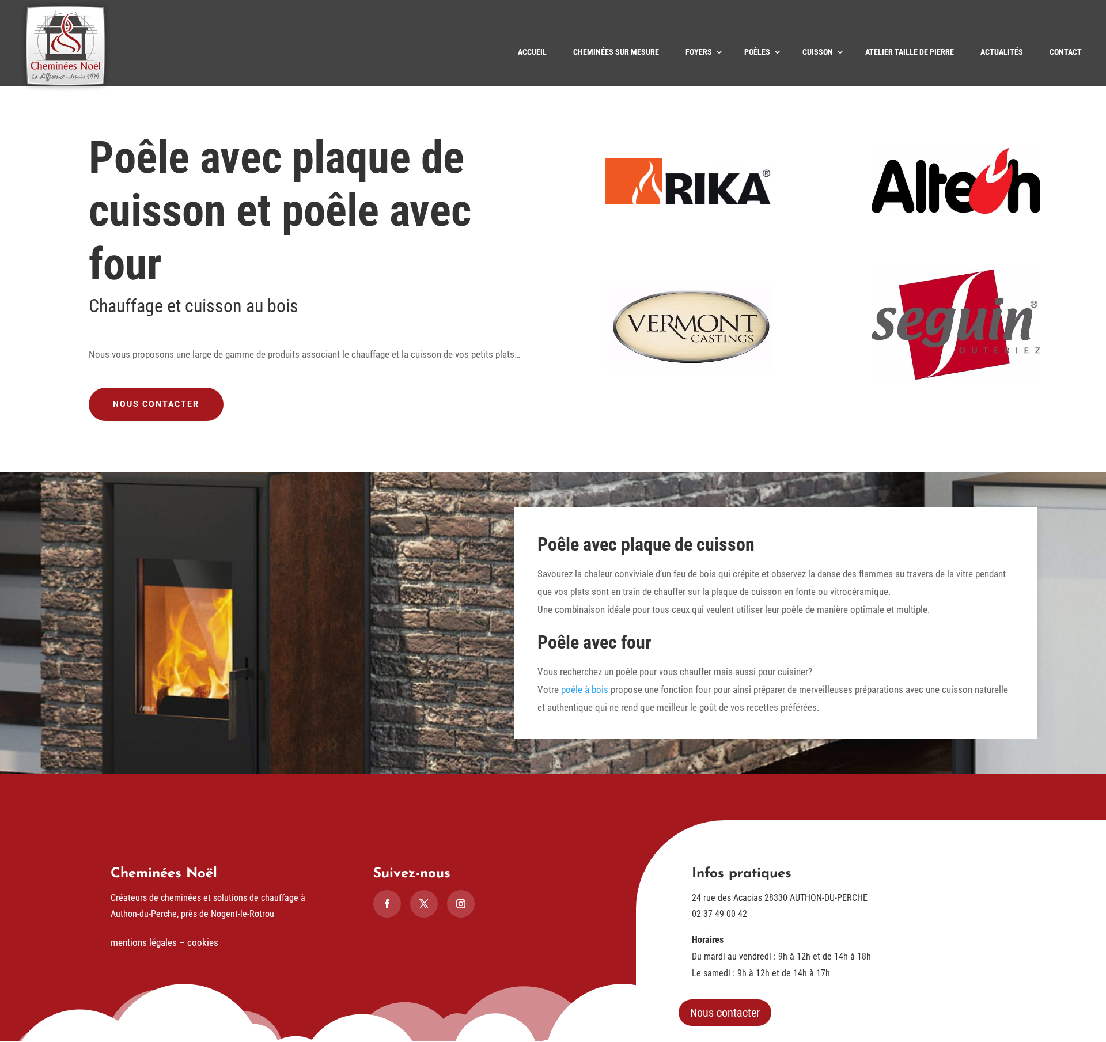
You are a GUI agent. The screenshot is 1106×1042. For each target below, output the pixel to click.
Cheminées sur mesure (616, 51)
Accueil (532, 51)
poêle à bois (584, 689)
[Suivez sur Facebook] (387, 904)
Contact (1066, 51)
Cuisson (817, 51)
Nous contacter (156, 403)
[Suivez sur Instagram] (461, 904)
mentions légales (144, 942)
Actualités (1001, 51)
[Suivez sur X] (424, 904)
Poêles (757, 51)
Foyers (698, 51)
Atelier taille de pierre (909, 51)
